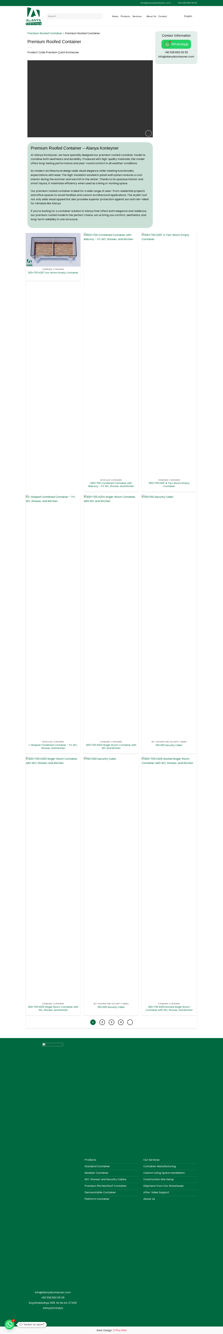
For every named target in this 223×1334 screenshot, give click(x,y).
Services (137, 16)
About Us (151, 16)
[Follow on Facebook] (171, 16)
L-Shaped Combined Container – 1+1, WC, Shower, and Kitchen (53, 747)
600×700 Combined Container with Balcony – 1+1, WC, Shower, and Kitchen (111, 485)
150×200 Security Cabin (111, 1007)
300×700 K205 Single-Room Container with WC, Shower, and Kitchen (53, 1008)
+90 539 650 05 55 (176, 52)
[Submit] (99, 16)
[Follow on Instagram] (177, 16)
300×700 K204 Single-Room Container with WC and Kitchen (111, 747)
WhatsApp (180, 44)
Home (115, 16)
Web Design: (111, 1330)
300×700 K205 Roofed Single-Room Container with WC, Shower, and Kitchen (169, 1008)
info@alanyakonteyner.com (176, 56)
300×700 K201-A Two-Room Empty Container (169, 485)
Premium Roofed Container (44, 33)
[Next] (130, 1022)
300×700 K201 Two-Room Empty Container (53, 272)
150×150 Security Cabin (169, 745)
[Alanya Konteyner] (33, 16)
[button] (148, 133)
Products (125, 16)
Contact (163, 16)
